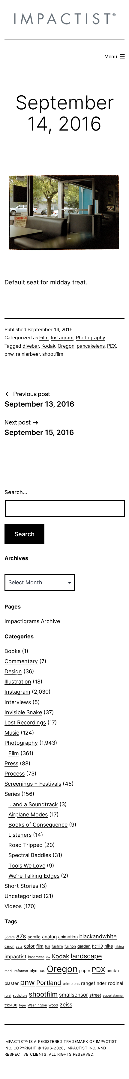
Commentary (21, 661)
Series (12, 794)
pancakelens (91, 346)
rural (7, 995)
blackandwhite (98, 936)
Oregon (66, 346)
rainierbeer (28, 354)
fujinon (70, 946)
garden (84, 946)
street (95, 995)
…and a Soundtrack (33, 804)
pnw (9, 354)
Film (44, 337)
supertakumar (113, 995)
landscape (86, 956)
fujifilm (57, 946)
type (22, 1005)
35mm (9, 937)
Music (11, 732)
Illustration (17, 681)
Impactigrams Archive (32, 621)
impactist (15, 957)
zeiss (66, 1004)
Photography (90, 337)
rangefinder (93, 983)
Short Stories (21, 886)
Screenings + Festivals (32, 784)
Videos (13, 906)
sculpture (20, 995)
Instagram (62, 337)
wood (53, 1005)
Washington (37, 1005)
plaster (11, 983)
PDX (111, 346)
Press (11, 763)
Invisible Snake (23, 712)
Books (12, 651)
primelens (71, 983)
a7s (21, 936)
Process (14, 773)
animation (68, 936)
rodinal (115, 983)
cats (19, 946)
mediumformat (16, 971)
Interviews (17, 702)
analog (49, 936)
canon (9, 946)
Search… (15, 492)
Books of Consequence (38, 824)
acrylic (34, 936)
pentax (112, 970)
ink (48, 957)
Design (13, 671)
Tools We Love (26, 865)
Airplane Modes (28, 814)
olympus (37, 970)
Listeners (20, 835)
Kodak (48, 346)
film (40, 945)
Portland (48, 982)
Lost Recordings (25, 722)
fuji (47, 946)
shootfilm (52, 354)
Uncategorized (23, 896)
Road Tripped (25, 845)
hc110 (97, 946)
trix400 (10, 1005)
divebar (30, 346)
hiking (119, 946)
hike (108, 946)
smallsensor (73, 994)
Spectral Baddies (29, 855)
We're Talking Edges (33, 876)
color (29, 946)
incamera (36, 957)
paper (84, 970)
